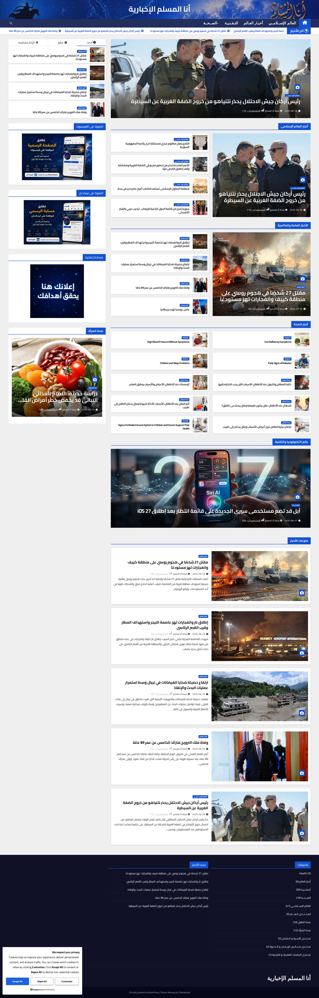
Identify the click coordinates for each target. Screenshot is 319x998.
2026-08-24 (88, 409)
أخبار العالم (82, 51)
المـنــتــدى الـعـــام (300, 913)
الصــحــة (210, 23)
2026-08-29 (296, 309)
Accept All (17, 981)
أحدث (90, 42)
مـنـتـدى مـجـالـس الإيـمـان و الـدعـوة (290, 946)
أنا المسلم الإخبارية (160, 9)
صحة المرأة (93, 388)
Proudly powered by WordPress (144, 992)
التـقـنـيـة (231, 23)
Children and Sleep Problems (174, 363)
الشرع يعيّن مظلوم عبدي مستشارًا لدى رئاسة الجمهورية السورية (157, 145)
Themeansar (184, 992)
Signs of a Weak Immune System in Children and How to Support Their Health (153, 426)
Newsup (171, 992)
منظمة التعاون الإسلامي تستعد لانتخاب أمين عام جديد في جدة (154, 188)
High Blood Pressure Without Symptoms (168, 341)
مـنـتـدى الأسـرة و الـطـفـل (296, 938)
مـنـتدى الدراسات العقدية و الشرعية (291, 954)
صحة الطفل (286, 380)
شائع (61, 42)
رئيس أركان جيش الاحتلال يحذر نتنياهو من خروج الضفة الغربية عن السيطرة (262, 197)
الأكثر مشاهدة (26, 42)
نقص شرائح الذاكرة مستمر (269, 511)
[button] (11, 23)
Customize (66, 981)
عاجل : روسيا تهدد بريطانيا (175, 309)
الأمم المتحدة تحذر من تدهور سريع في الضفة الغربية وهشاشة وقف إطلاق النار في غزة (154, 167)
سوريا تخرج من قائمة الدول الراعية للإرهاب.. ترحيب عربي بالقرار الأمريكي (154, 210)
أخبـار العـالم (253, 23)
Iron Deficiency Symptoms (273, 101)
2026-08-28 (291, 111)
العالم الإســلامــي (282, 23)
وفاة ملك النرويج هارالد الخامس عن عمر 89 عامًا (60, 112)
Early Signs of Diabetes (279, 363)
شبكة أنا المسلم (272, 111)
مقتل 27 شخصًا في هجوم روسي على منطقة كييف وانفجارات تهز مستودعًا (50, 57)
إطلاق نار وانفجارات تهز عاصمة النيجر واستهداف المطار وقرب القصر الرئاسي (52, 75)
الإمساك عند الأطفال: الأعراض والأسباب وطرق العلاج (159, 384)
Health (296, 95)
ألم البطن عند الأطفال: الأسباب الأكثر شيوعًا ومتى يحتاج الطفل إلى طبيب (151, 405)
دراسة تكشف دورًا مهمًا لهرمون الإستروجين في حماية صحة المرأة (60, 397)
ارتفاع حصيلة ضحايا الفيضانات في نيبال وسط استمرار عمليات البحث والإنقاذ (52, 94)
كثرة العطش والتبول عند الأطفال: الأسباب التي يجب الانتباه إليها (254, 384)
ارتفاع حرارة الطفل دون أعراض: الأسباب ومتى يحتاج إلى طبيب (257, 426)
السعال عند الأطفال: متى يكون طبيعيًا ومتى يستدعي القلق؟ (256, 405)
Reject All (42, 981)
